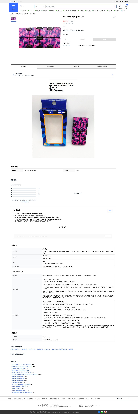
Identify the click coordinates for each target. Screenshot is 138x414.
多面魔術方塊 (40, 349)
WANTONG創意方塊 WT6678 (18, 380)
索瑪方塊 (71, 349)
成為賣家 (126, 1)
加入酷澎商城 (89, 398)
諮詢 (110, 210)
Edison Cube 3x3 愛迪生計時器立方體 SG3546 (22, 366)
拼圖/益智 (24, 13)
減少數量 (69, 38)
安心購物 (63, 398)
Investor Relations (18, 398)
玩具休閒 (18, 13)
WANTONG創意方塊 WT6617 (18, 376)
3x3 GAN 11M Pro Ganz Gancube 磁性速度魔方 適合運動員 (24, 374)
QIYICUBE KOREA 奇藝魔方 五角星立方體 (21, 384)
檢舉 (108, 236)
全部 (36, 6)
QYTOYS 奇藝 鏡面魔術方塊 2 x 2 (19, 390)
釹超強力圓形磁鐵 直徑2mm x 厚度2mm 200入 (22, 392)
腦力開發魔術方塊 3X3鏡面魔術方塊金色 (20, 370)
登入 (114, 1)
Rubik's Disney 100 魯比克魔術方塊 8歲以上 (21, 364)
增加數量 (69, 40)
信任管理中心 (45, 398)
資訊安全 (69, 398)
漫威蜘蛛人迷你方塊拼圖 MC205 (19, 368)
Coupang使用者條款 (28, 398)
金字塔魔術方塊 (32, 349)
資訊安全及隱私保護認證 (79, 398)
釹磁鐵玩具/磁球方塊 (15, 349)
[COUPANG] (43, 405)
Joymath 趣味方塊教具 (17, 388)
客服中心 (121, 1)
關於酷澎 (10, 398)
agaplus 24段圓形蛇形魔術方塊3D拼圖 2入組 (21, 372)
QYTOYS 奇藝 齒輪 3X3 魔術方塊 (19, 386)
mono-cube (13, 356)
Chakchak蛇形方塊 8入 (17, 382)
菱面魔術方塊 (47, 349)
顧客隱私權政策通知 (54, 398)
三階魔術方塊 (24, 349)
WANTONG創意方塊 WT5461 (18, 378)
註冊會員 (117, 1)
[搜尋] (114, 6)
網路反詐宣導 (97, 398)
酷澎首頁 (13, 13)
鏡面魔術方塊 (55, 349)
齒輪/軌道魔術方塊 (63, 349)
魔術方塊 (29, 13)
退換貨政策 (37, 398)
